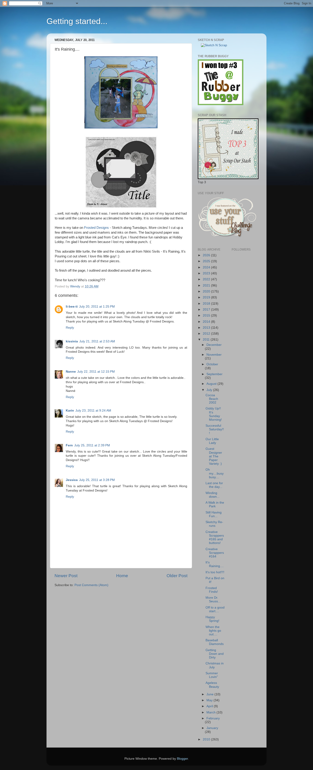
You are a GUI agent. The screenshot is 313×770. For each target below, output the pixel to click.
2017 (207, 309)
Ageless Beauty (212, 684)
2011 (207, 339)
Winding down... (213, 494)
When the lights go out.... (213, 630)
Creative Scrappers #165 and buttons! (215, 537)
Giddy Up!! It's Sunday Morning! (214, 414)
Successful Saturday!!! (215, 429)
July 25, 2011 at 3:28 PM (97, 480)
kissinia (72, 341)
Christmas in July (215, 665)
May (210, 700)
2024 (207, 267)
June (210, 694)
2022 (207, 279)
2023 (207, 273)
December (214, 345)
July (209, 390)
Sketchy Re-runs (214, 523)
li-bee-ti (72, 306)
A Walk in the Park (215, 504)
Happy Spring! (212, 619)
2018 (207, 303)
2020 (207, 291)
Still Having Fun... (214, 514)
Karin (70, 410)
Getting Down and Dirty (215, 653)
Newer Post (66, 575)
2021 (207, 285)
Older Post (177, 575)
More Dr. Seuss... (213, 599)
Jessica (72, 480)
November (214, 354)
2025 (207, 261)
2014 (207, 321)
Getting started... (77, 21)
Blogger (182, 758)
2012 (207, 333)
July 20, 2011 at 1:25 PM (97, 306)
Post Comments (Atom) (91, 585)
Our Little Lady (212, 441)
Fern (69, 445)
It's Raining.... (215, 564)
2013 (207, 327)
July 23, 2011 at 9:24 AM (93, 410)
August (211, 383)
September (214, 374)
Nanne (71, 371)
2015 (207, 315)
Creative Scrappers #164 (215, 552)
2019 (207, 297)
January (212, 728)
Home (122, 575)
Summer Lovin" (212, 675)
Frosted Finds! (212, 589)
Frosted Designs (96, 227)
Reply (70, 327)
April (210, 706)
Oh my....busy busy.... (215, 473)
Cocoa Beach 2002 (212, 398)
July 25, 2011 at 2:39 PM (92, 445)
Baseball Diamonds (215, 642)
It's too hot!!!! (215, 572)
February (213, 718)
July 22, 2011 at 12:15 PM (96, 371)
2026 (207, 255)
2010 (207, 739)
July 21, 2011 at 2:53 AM (97, 341)
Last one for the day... (214, 485)
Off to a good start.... (215, 609)
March (211, 712)
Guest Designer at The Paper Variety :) (214, 456)
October (212, 364)
